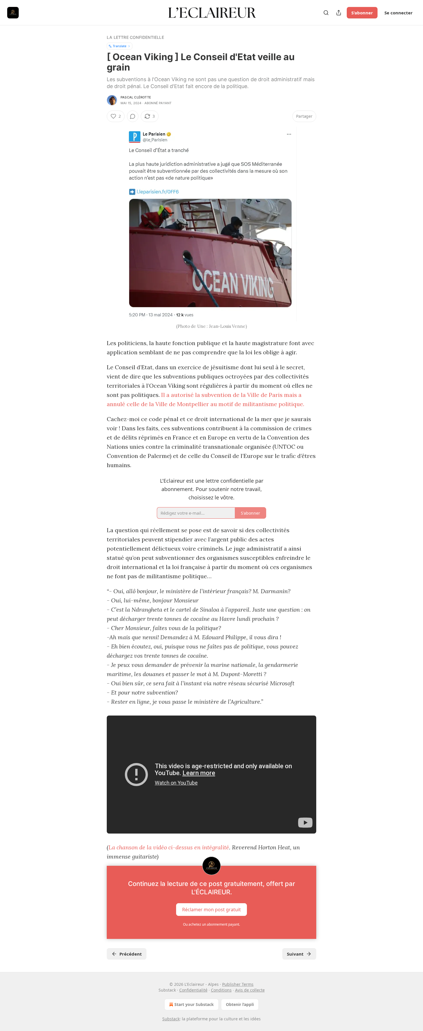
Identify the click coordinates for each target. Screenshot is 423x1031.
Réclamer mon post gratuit (211, 909)
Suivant (295, 954)
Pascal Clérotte (136, 97)
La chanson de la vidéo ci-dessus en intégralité (168, 847)
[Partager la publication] (338, 12)
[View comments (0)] (132, 116)
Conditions (221, 990)
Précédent (130, 954)
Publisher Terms (238, 984)
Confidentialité (193, 990)
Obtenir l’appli (240, 1004)
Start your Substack (194, 1004)
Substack (171, 1019)
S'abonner (362, 13)
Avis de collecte (250, 990)
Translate (119, 46)
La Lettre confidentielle (135, 37)
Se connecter (398, 13)
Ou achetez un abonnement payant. (211, 924)
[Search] (326, 12)
